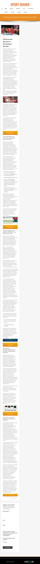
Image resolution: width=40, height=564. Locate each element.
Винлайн (18, 8)
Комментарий (6, 511)
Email (4, 525)
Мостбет (12, 12)
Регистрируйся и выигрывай (10, 133)
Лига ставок (30, 8)
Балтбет (25, 12)
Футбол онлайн (10, 561)
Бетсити (11, 8)
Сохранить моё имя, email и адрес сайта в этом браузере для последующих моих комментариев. (10, 533)
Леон (24, 8)
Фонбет (19, 12)
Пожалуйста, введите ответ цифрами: (9, 539)
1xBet (5, 8)
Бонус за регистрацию (10, 495)
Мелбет (6, 12)
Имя (4, 520)
